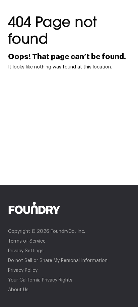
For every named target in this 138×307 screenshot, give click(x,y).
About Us (18, 290)
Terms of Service (27, 241)
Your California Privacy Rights (40, 280)
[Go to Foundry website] (69, 207)
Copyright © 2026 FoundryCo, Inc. (46, 231)
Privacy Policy (23, 270)
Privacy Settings (26, 251)
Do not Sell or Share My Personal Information (58, 260)
